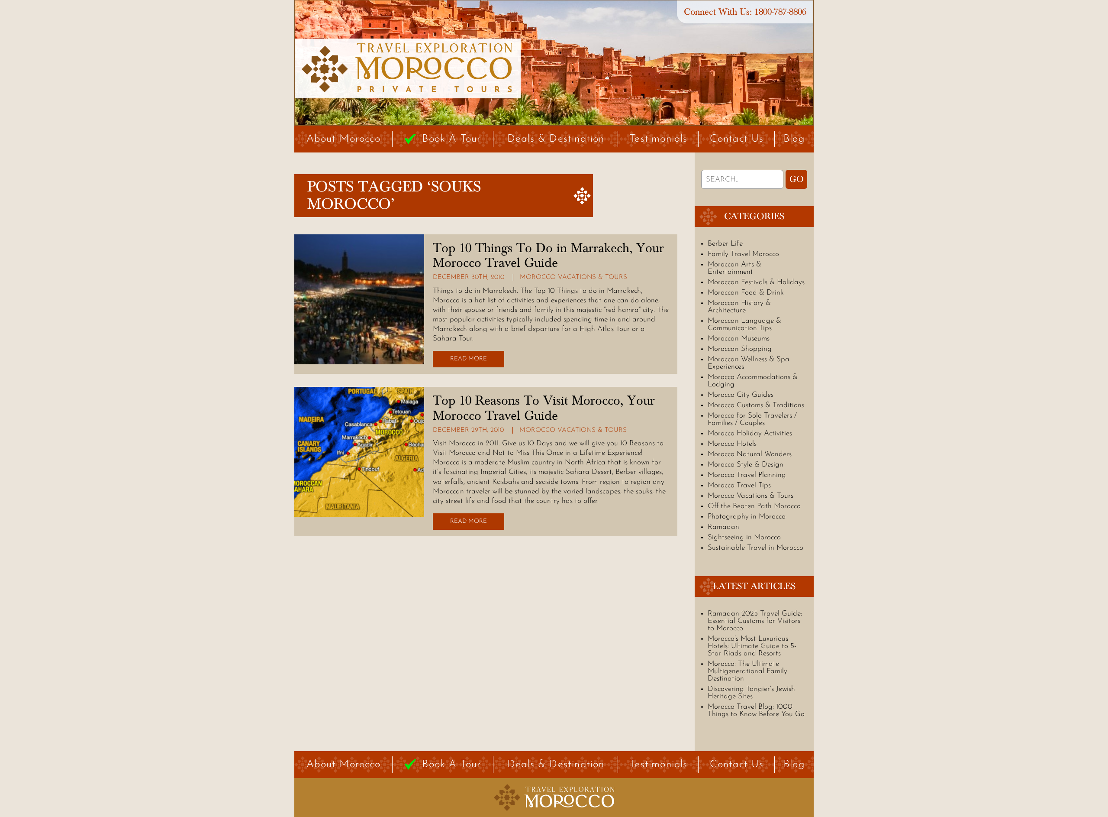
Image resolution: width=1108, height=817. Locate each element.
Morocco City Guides (740, 395)
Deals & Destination (556, 139)
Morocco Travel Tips (739, 485)
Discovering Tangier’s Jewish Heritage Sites (751, 692)
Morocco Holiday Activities (750, 433)
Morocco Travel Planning (747, 475)
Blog (794, 139)
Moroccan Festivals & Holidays (756, 282)
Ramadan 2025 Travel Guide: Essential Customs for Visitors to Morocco (755, 621)
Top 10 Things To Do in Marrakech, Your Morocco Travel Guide (548, 255)
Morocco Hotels (732, 443)
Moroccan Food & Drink (746, 292)
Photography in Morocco (747, 516)
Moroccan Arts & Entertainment (734, 268)
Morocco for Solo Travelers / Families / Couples (752, 419)
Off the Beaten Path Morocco (754, 506)
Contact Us (737, 139)
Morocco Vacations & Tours (573, 277)
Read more (468, 359)
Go (796, 179)
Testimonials (658, 139)
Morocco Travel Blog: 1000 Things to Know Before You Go (756, 710)
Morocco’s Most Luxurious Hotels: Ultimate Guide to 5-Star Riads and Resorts (752, 646)
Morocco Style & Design (745, 464)
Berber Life (725, 243)
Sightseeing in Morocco (744, 537)
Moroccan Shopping (740, 349)
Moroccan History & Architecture (739, 306)
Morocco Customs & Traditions (756, 405)
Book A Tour (451, 139)
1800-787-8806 (780, 11)
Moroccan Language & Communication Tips (744, 324)
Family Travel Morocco (743, 254)
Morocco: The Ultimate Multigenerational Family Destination (747, 671)
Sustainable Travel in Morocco (755, 547)
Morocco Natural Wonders (750, 454)
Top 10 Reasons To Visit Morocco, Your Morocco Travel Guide (544, 408)
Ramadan (723, 527)
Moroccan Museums (739, 338)
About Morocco (343, 139)
